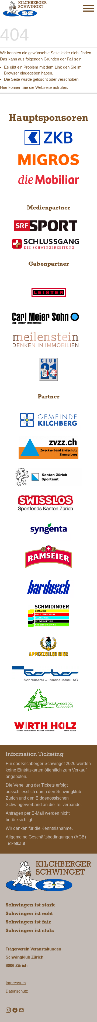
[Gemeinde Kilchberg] (48, 420)
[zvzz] (48, 447)
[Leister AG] (48, 292)
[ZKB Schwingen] (48, 137)
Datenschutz (17, 991)
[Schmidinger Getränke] (48, 616)
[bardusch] (48, 587)
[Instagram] (8, 1010)
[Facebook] (15, 1010)
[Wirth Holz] (45, 726)
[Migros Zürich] (48, 159)
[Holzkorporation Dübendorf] (48, 699)
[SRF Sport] (45, 225)
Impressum (16, 982)
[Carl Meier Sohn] (45, 318)
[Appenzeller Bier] (48, 646)
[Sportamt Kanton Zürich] (48, 477)
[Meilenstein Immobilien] (45, 339)
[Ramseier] (48, 556)
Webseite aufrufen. (51, 87)
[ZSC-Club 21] (48, 369)
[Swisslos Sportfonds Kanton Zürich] (45, 503)
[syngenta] (48, 529)
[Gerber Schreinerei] (45, 673)
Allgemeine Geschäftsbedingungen (39, 837)
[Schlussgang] (45, 244)
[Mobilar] (48, 179)
